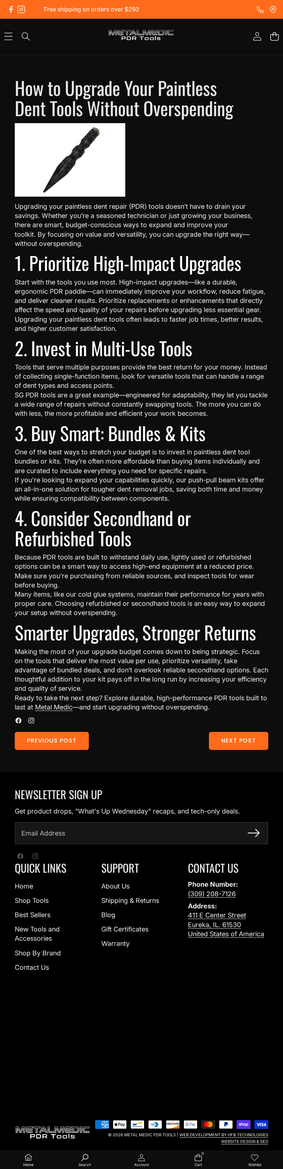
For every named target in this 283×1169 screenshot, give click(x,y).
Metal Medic (54, 707)
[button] (274, 36)
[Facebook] (11, 9)
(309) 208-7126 (212, 894)
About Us (115, 886)
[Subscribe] (254, 833)
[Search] (25, 36)
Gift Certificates (125, 929)
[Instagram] (21, 9)
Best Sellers (32, 915)
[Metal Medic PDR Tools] (141, 36)
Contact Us (32, 967)
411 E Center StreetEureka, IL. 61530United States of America (226, 924)
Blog (108, 915)
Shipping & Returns (130, 900)
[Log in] (257, 36)
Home (24, 886)
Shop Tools (32, 900)
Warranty (115, 943)
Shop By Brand (38, 953)
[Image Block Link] (53, 1133)
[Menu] (8, 36)
